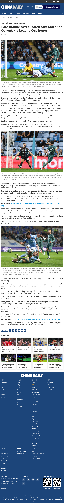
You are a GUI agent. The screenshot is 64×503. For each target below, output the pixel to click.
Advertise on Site (5, 481)
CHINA (2, 1)
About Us (3, 479)
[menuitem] (29, 7)
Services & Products (12, 479)
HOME (4, 13)
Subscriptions (5, 483)
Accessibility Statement (7, 486)
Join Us (12, 483)
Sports (10, 18)
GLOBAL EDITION (11, 1)
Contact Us (14, 481)
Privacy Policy (4, 488)
